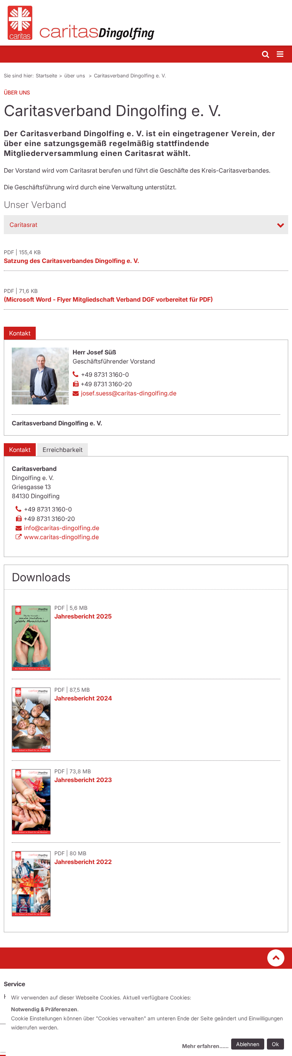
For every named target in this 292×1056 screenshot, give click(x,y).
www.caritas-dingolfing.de (61, 537)
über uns (75, 75)
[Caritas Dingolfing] (146, 23)
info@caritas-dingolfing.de (61, 528)
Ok (275, 1044)
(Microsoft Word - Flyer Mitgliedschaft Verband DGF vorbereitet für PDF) (108, 299)
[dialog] (149, 1023)
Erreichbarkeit (63, 449)
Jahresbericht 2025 (83, 616)
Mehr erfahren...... (205, 1046)
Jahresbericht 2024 (83, 698)
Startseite (46, 75)
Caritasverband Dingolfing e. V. (130, 75)
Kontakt (19, 333)
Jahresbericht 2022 (83, 862)
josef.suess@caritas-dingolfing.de (128, 393)
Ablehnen (247, 1044)
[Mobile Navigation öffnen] (280, 54)
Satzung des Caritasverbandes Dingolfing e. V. (71, 260)
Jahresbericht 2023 (83, 780)
